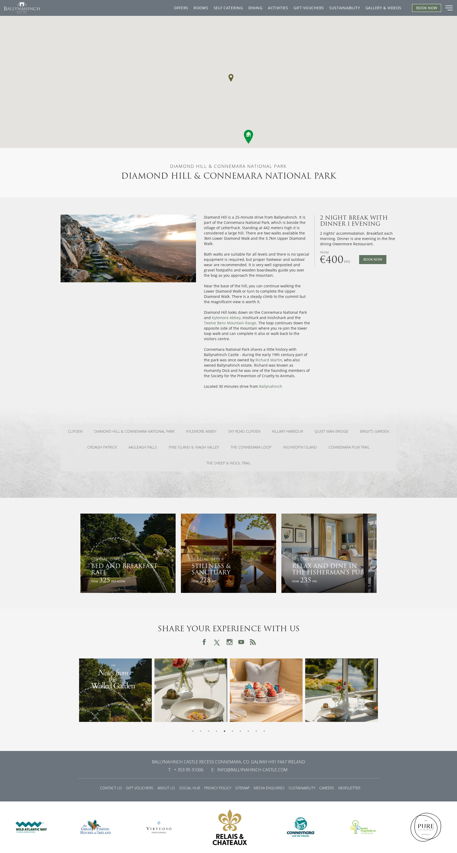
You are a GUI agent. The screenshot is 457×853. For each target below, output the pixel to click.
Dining (255, 7)
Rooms (201, 7)
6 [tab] (232, 731)
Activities (278, 7)
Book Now (372, 259)
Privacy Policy (217, 787)
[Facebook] (204, 642)
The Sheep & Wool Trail (228, 463)
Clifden (75, 431)
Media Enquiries (269, 787)
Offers (181, 7)
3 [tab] (208, 731)
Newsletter (349, 787)
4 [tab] (216, 731)
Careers (326, 787)
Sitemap (242, 787)
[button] (231, 77)
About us (166, 787)
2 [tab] (200, 731)
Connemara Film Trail (349, 447)
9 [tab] (256, 731)
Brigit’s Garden (374, 431)
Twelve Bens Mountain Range (230, 322)
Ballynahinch (270, 386)
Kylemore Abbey (226, 317)
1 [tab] (192, 731)
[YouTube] (241, 642)
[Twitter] (217, 642)
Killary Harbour (287, 431)
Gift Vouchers (309, 7)
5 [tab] (224, 731)
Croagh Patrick (102, 447)
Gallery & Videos (383, 7)
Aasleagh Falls (143, 447)
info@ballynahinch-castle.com (252, 770)
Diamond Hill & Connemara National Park (134, 431)
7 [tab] (240, 731)
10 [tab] (264, 731)
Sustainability (344, 7)
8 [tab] (248, 731)
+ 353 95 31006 (188, 770)
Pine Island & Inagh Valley (194, 447)
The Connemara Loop (251, 447)
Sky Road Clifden (244, 431)
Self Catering (228, 7)
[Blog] (253, 642)
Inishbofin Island (300, 447)
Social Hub (189, 787)
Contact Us (111, 787)
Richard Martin (268, 359)
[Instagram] (229, 642)
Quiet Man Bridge (331, 431)
